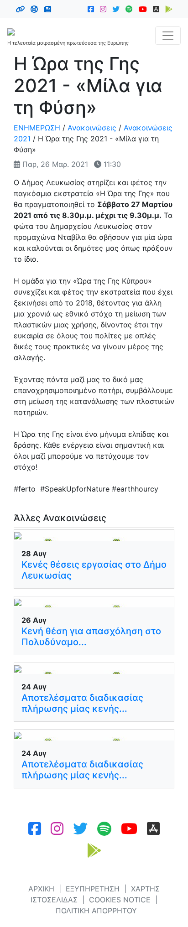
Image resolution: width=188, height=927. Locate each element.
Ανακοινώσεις (92, 127)
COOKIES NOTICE (120, 899)
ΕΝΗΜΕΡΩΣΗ (37, 127)
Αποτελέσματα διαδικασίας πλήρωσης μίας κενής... (82, 703)
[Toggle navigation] (168, 35)
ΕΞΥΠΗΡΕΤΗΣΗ (93, 888)
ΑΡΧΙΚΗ (41, 888)
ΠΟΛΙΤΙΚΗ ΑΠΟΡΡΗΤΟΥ (96, 910)
